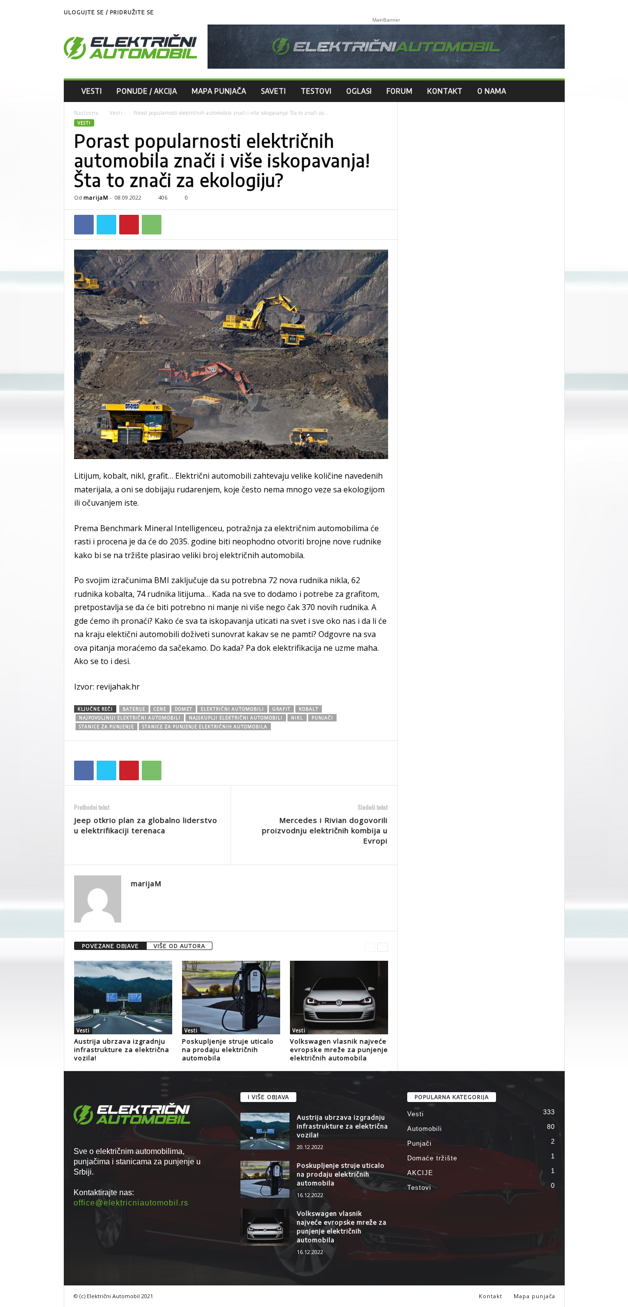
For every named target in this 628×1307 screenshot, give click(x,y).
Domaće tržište (432, 1158)
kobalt (308, 709)
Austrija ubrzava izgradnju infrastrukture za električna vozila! (121, 1049)
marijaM (95, 197)
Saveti (273, 91)
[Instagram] (557, 12)
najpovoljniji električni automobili (130, 718)
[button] (550, 91)
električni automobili (232, 709)
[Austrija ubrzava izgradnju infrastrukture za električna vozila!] (123, 997)
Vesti (91, 91)
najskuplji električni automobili (236, 718)
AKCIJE (420, 1173)
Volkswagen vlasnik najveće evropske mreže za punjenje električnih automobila (339, 1049)
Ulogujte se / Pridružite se (109, 12)
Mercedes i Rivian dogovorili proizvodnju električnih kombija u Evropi (325, 830)
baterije (134, 709)
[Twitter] (106, 224)
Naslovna (86, 112)
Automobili (424, 1128)
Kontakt (445, 91)
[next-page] (382, 946)
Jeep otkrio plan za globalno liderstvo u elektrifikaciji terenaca (145, 825)
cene (160, 709)
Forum (400, 91)
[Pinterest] (129, 224)
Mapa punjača (219, 91)
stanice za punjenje (106, 726)
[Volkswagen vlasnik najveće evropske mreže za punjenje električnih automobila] (339, 997)
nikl (297, 718)
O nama (491, 91)
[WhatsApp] (151, 224)
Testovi (316, 91)
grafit (281, 709)
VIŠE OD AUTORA (179, 946)
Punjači (419, 1143)
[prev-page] (370, 946)
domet (183, 709)
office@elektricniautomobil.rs (131, 1203)
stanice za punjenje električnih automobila (204, 726)
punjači (322, 718)
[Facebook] (84, 224)
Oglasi (359, 91)
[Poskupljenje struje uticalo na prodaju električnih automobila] (231, 997)
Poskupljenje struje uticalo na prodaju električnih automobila (228, 1049)
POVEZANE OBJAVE (110, 946)
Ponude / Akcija (147, 91)
